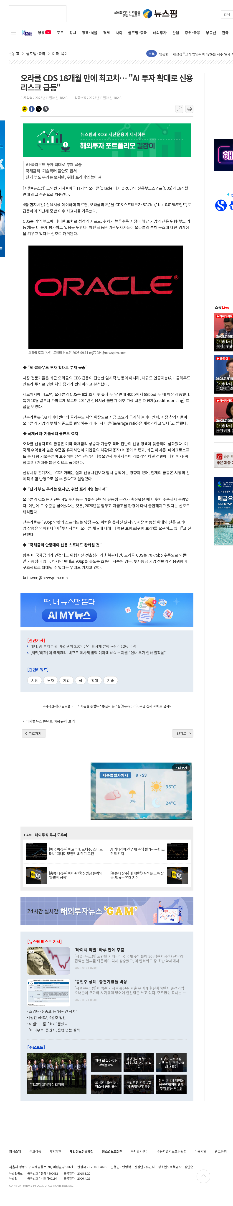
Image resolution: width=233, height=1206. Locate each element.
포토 (60, 32)
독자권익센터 (139, 1151)
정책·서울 (89, 32)
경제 (106, 32)
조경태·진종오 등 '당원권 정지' (53, 1011)
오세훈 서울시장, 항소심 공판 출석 (106, 1084)
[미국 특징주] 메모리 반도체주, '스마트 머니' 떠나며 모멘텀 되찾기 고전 (76, 851)
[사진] (48, 960)
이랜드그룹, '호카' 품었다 (48, 1023)
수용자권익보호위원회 (171, 1151)
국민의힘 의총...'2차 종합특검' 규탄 (139, 1084)
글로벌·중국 (137, 32)
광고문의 (221, 1151)
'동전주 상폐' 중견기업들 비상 (101, 981)
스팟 (222, 307)
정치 (72, 32)
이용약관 (200, 1151)
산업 (175, 32)
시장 (34, 680)
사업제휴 (55, 1151)
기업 (66, 680)
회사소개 (15, 1151)
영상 (41, 32)
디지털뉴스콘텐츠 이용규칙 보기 (50, 721)
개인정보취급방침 (81, 1151)
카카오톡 (25, 109)
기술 (110, 680)
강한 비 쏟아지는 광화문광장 (106, 1062)
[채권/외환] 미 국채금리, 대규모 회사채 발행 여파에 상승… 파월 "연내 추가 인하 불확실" (98, 652)
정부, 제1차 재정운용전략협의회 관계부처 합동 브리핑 (171, 1084)
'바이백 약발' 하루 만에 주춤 (99, 949)
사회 (119, 32)
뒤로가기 (35, 733)
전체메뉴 (13, 32)
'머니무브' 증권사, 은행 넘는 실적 (54, 1029)
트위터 (39, 109)
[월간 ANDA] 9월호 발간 (47, 1017)
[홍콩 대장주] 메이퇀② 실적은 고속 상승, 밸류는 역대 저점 (137, 875)
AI (80, 680)
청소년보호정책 (112, 1151)
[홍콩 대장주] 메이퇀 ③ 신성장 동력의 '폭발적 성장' (75, 875)
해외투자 (160, 32)
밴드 (46, 109)
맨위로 (181, 733)
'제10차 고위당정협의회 (47, 1084)
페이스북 (32, 109)
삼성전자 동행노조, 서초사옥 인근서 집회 (139, 1062)
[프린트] (189, 109)
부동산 (211, 32)
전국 (225, 32)
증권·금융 (192, 32)
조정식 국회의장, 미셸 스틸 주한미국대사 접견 (171, 1062)
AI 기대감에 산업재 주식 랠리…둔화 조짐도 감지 (137, 851)
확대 (94, 680)
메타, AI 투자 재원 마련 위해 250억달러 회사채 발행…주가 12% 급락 (83, 646)
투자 (50, 680)
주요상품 (35, 1151)
